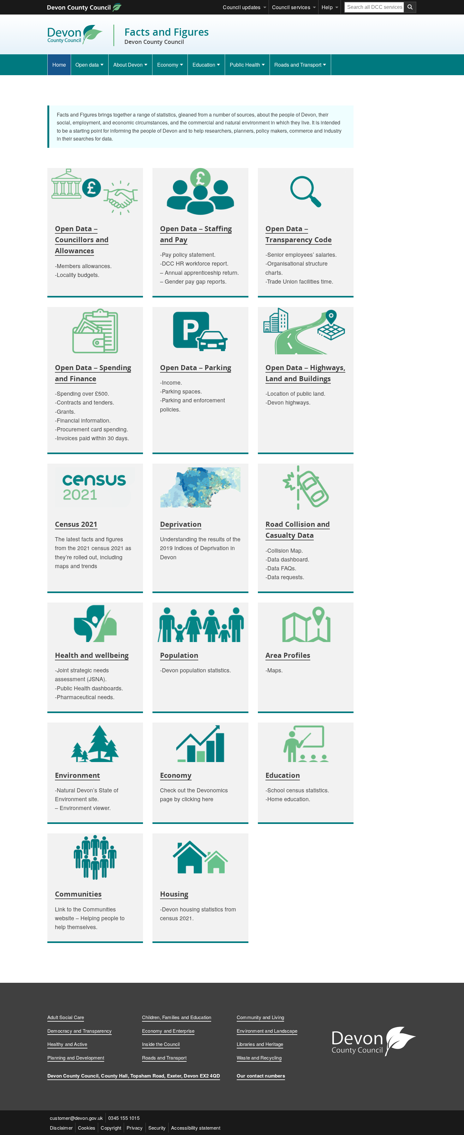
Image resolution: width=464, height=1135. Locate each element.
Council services (291, 7)
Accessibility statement (195, 1127)
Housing (174, 893)
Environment (77, 775)
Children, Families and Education (176, 1017)
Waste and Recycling (259, 1057)
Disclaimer (61, 1127)
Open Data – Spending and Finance (93, 373)
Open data (87, 64)
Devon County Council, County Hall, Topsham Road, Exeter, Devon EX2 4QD (133, 1075)
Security (157, 1127)
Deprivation (180, 524)
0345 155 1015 (124, 1117)
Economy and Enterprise (168, 1030)
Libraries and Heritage (260, 1044)
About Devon (128, 64)
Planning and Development (75, 1057)
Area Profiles (287, 655)
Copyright (111, 1127)
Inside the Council (161, 1044)
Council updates (241, 7)
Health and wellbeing (91, 655)
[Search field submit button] (410, 7)
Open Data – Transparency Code (298, 234)
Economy (167, 64)
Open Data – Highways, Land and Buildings (305, 373)
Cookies (86, 1127)
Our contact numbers (261, 1075)
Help (327, 7)
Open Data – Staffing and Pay (196, 234)
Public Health (245, 64)
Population (179, 655)
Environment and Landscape (267, 1030)
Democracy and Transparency (79, 1030)
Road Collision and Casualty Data (297, 529)
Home (59, 64)
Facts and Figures (166, 35)
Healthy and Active (67, 1044)
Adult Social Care (65, 1017)
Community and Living (260, 1017)
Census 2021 (76, 524)
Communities (78, 893)
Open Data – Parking (195, 367)
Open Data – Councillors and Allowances (82, 239)
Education (204, 64)
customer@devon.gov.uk (76, 1117)
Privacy (135, 1127)
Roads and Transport (297, 64)
